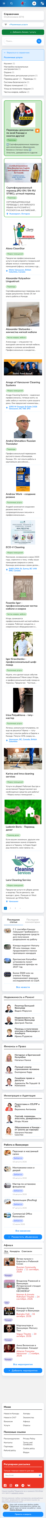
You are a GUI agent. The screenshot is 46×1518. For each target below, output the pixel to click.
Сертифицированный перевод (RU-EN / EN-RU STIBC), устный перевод (21, 190)
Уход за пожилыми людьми (19, 89)
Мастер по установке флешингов (24, 1185)
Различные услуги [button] (13, 57)
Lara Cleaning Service (18, 880)
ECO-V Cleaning (15, 547)
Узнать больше (16, 1510)
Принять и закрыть (23, 1514)
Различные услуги (14, 502)
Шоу (7, 1303)
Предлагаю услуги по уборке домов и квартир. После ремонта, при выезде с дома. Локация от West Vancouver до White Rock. (22, 893)
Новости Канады (11, 1413)
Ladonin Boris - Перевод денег (20, 828)
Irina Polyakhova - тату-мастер (19, 717)
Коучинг (9, 64)
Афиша (8, 1245)
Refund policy (10, 1450)
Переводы (29, 79)
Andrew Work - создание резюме (20, 496)
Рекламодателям (12, 1438)
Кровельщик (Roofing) (25, 1200)
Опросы (26, 1425)
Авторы (26, 1413)
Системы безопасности (16, 82)
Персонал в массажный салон (25, 1153)
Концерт (8, 1275)
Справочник (11, 14)
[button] (42, 3)
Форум (26, 1452)
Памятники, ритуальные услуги (21, 76)
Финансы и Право (15, 1046)
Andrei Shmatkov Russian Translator (21, 442)
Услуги (7, 1425)
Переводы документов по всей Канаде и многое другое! (19, 133)
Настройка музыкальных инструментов (16, 68)
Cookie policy (29, 1448)
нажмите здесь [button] (17, 1493)
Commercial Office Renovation (22, 1215)
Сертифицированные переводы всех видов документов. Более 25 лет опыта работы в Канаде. (23, 294)
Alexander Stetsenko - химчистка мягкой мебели (21, 331)
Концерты (15, 1251)
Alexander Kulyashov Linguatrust (18, 280)
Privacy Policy (29, 1438)
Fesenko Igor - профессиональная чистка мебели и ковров (21, 605)
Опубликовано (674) (14, 16)
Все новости (23, 987)
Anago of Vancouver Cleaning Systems (23, 384)
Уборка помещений (15, 85)
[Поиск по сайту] (11, 3)
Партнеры (8, 1446)
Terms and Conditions (28, 1443)
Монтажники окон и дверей (23, 1169)
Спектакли (27, 1251)
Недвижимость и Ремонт (19, 997)
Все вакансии (22, 1230)
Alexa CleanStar (15, 248)
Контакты (8, 1442)
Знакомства (28, 1417)
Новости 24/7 (10, 1417)
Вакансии (8, 1421)
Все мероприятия (23, 1364)
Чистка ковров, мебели (16, 92)
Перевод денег (12, 79)
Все (6, 1251)
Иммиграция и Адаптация (20, 1095)
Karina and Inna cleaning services (20, 775)
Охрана (9, 72)
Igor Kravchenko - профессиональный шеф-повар (21, 662)
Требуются (18, 1158)
